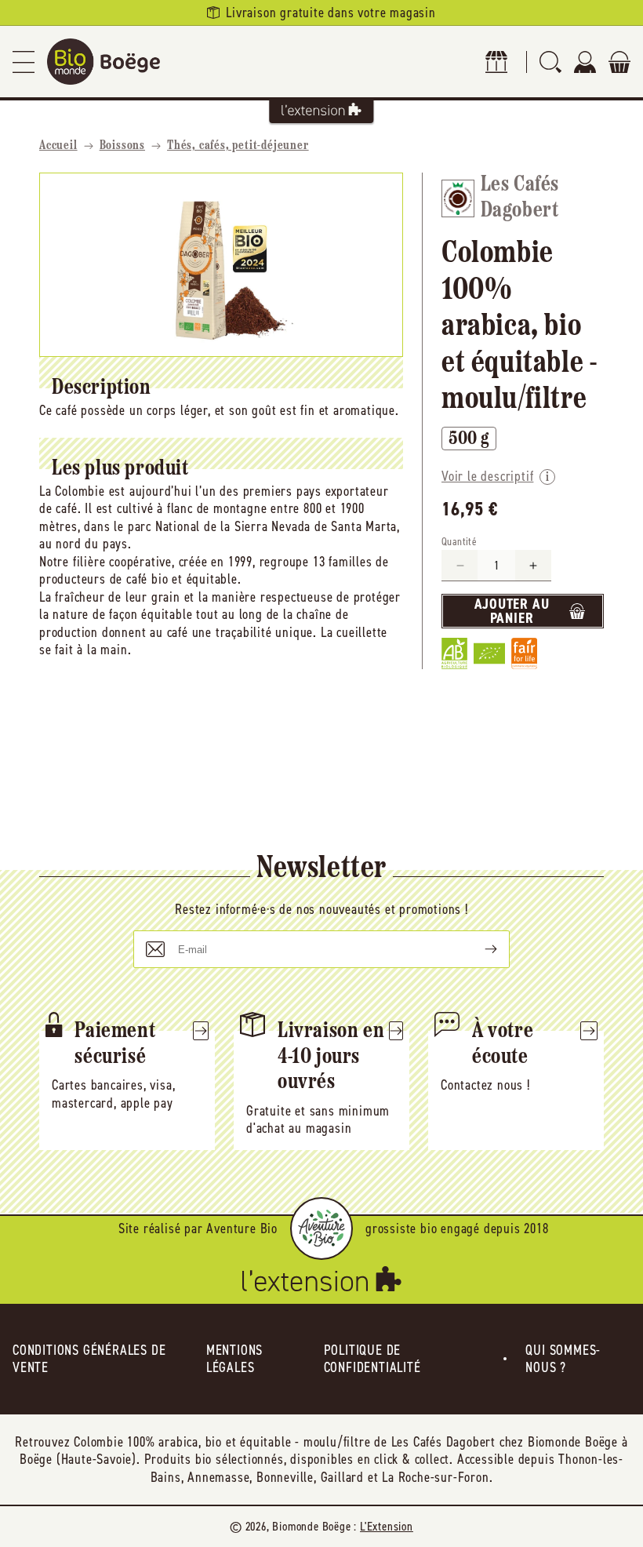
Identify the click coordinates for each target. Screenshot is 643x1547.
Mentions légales (234, 1359)
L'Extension (386, 1526)
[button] (24, 61)
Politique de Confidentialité (372, 1359)
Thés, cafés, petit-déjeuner (238, 146)
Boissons (122, 146)
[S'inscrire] (478, 949)
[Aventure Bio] (321, 1228)
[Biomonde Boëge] (103, 61)
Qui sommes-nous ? (563, 1359)
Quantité (459, 541)
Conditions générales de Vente (89, 1359)
